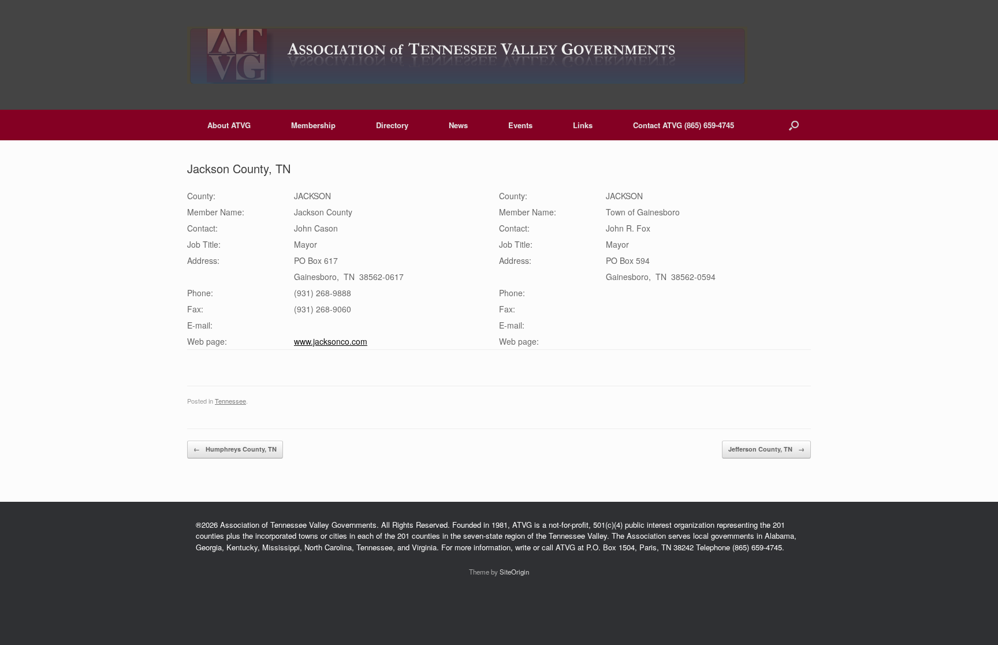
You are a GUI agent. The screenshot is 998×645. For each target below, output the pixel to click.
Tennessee (230, 400)
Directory (392, 125)
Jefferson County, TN (766, 449)
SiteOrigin (514, 571)
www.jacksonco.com (330, 341)
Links (583, 125)
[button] (794, 125)
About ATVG (229, 125)
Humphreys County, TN (235, 449)
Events (520, 125)
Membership (313, 125)
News (458, 125)
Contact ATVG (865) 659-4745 (683, 125)
